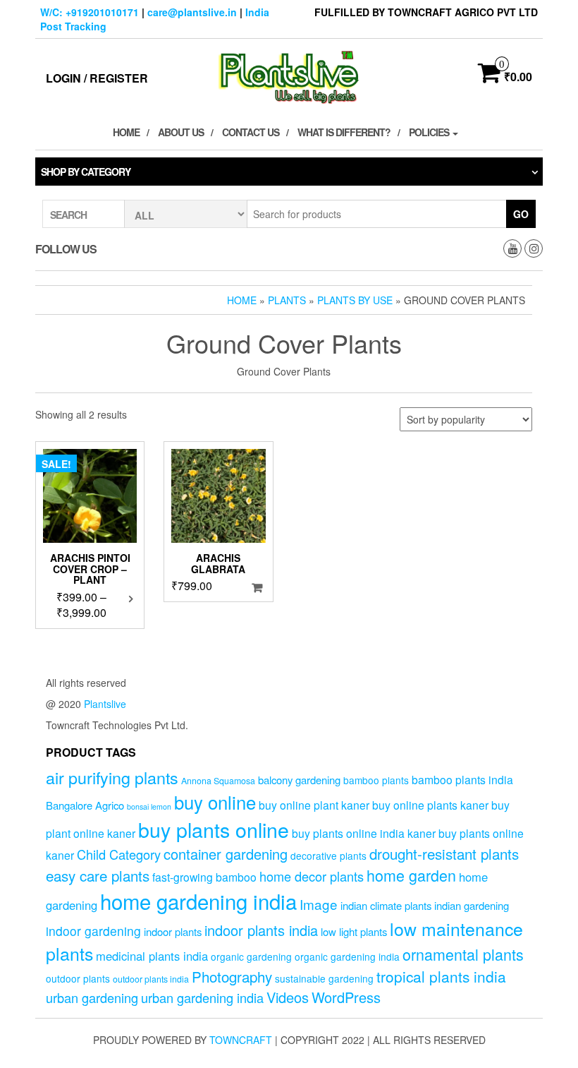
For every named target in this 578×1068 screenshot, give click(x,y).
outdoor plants (78, 978)
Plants (287, 300)
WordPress (346, 997)
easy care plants (97, 875)
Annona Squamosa (218, 780)
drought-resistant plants (444, 853)
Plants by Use (355, 300)
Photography (232, 976)
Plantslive (105, 704)
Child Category (119, 854)
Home (126, 132)
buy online (215, 801)
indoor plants (173, 931)
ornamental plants (463, 954)
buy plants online (213, 829)
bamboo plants (376, 780)
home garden (411, 875)
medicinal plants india (152, 955)
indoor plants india (261, 930)
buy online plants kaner (430, 804)
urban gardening (92, 997)
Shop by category (85, 171)
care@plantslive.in (192, 12)
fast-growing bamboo (204, 876)
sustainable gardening (324, 978)
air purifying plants (112, 777)
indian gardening (471, 905)
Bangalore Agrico (85, 805)
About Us (181, 132)
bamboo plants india (462, 779)
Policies (430, 132)
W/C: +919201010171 (89, 12)
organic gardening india (347, 956)
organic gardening (251, 956)
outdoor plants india (151, 979)
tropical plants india (441, 976)
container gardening (226, 854)
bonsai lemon (149, 806)
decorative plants (328, 855)
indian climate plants (385, 905)
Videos (287, 997)
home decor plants (311, 876)
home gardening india (198, 901)
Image (319, 903)
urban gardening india (202, 997)
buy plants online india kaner (364, 833)
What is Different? (344, 132)
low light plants (354, 931)
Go (521, 214)
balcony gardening (299, 779)
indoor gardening (93, 931)
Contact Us (250, 132)
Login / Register (97, 78)
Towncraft (240, 1040)
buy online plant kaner (314, 804)
